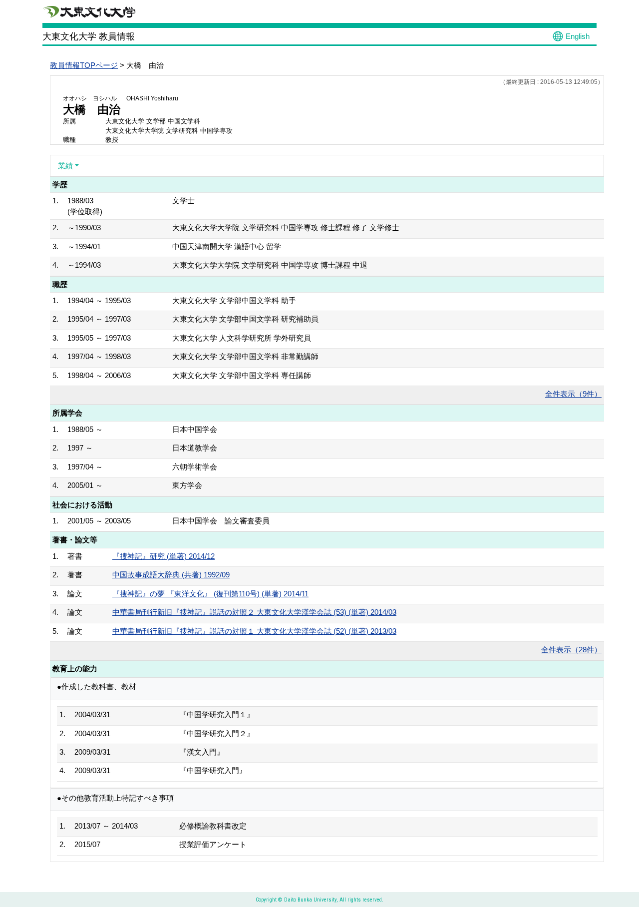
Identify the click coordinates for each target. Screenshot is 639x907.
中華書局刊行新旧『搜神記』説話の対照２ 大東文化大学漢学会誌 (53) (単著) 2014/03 (254, 612)
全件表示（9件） (573, 394)
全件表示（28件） (571, 649)
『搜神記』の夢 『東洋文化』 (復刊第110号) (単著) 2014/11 (210, 593)
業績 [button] (65, 165)
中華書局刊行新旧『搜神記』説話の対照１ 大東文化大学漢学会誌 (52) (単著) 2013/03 (254, 631)
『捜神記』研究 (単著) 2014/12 (163, 556)
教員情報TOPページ (84, 65)
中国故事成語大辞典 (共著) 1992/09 (171, 574)
